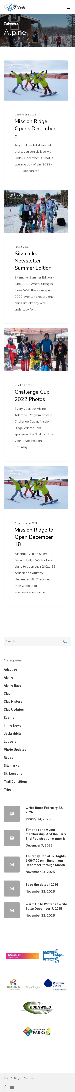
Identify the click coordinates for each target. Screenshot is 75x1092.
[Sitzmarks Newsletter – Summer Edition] (36, 256)
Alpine (15, 67)
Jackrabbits (13, 733)
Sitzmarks (11, 765)
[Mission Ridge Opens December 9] (36, 122)
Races (8, 757)
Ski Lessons (13, 773)
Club (7, 693)
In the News (12, 725)
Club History (13, 701)
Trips (8, 789)
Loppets (10, 741)
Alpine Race (13, 685)
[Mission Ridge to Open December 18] (36, 536)
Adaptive (17, 335)
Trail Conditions (16, 781)
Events (9, 717)
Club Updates (14, 709)
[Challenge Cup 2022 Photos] (36, 394)
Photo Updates (15, 749)
